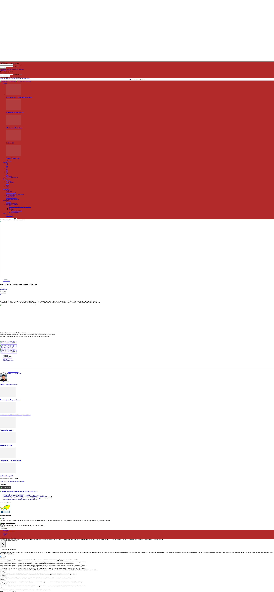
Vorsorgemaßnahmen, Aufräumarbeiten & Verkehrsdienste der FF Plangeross (20, 495)
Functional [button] (2, 571)
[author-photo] (3, 380)
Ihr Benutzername (17, 64)
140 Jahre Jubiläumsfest (14, 212)
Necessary (4, 556)
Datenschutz (3, 70)
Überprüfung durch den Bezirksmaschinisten (19, 97)
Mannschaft (8, 201)
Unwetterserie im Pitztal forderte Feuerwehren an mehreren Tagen (18, 499)
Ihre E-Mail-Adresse (17, 74)
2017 (7, 175)
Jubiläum (5, 359)
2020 (7, 171)
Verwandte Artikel (4, 384)
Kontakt (4, 534)
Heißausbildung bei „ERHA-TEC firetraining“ (13, 494)
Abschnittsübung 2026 (6, 430)
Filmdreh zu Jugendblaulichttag (14, 373)
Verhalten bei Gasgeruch (11, 198)
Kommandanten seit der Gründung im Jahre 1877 (20, 207)
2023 (7, 167)
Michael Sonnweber (4, 289)
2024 (7, 166)
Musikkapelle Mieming (8, 360)
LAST (7, 186)
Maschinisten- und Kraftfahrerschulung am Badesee (15, 415)
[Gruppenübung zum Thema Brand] (8, 457)
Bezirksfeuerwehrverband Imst (29, 491)
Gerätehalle (11, 209)
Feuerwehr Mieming (7, 356)
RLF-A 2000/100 (10, 182)
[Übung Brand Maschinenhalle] (13, 109)
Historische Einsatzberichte (12, 177)
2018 (7, 173)
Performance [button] (3, 575)
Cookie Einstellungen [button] (5, 540)
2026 (7, 163)
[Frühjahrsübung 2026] (8, 473)
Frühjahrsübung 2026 (6, 476)
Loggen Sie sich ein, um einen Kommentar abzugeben (12, 481)
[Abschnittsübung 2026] (8, 427)
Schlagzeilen (8, 160)
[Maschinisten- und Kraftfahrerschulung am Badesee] (8, 412)
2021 (7, 169)
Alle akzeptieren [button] (13, 540)
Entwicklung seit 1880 (16, 210)
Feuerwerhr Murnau (7, 358)
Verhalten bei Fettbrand (11, 196)
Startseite (5, 83)
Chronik (10, 208)
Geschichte (8, 205)
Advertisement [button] (3, 583)
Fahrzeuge (5, 178)
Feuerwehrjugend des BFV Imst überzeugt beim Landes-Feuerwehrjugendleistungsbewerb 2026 (24, 498)
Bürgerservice (6, 189)
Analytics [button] (2, 579)
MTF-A (7, 185)
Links (4, 535)
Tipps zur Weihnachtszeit (11, 195)
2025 (7, 164)
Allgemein (4, 220)
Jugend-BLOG (9, 216)
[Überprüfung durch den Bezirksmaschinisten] (13, 94)
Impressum (5, 533)
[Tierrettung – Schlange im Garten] (8, 397)
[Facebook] (2, 296)
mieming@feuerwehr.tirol (9, 526)
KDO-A (7, 180)
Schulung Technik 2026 (12, 158)
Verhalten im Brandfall (11, 193)
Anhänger (8, 187)
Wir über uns (6, 200)
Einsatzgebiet (9, 176)
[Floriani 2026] (13, 140)
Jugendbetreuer (9, 214)
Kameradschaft (6, 281)
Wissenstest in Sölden (6, 445)
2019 (7, 172)
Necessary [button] (2, 555)
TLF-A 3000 (8, 181)
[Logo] (8, 81)
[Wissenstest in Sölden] (8, 442)
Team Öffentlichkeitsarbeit (12, 204)
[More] (12, 296)
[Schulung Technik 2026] (13, 155)
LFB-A (7, 184)
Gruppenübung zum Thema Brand (10, 460)
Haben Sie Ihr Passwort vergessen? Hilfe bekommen (12, 69)
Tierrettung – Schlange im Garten (10, 399)
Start (1, 220)
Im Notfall (8, 190)
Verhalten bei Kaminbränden (12, 199)
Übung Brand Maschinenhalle (14, 112)
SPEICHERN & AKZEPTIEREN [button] (8, 591)
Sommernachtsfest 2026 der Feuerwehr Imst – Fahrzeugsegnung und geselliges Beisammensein (24, 496)
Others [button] (1, 587)
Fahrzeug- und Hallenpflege (14, 127)
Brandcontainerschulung (13, 372)
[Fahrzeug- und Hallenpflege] (13, 125)
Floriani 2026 (10, 143)
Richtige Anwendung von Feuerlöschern (15, 194)
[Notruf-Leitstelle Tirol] (2, 518)
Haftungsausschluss (10, 531)
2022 (7, 168)
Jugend (4, 213)
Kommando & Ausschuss (11, 203)
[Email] (7, 296)
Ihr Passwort (16, 66)
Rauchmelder (9, 191)
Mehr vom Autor (13, 384)
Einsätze (5, 162)
